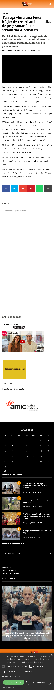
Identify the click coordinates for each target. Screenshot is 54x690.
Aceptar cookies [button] (14, 682)
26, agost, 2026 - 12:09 (32, 507)
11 (12, 451)
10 (5, 451)
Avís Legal (6, 568)
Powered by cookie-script (10, 687)
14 (33, 451)
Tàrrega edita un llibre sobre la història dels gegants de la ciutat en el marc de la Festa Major (27, 635)
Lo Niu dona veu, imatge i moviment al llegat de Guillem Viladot (35, 485)
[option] (27, 613)
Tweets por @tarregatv (13, 389)
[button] (27, 676)
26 (19, 462)
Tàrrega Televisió (13, 50)
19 (19, 456)
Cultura (5, 13)
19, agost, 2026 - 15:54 (32, 537)
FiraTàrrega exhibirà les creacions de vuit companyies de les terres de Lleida (36, 516)
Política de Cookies (10, 573)
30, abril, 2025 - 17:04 (31, 50)
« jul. (4, 471)
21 (33, 456)
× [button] (52, 655)
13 (27, 451)
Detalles (41, 662)
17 (5, 456)
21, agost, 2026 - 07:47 (32, 523)
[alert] (27, 671)
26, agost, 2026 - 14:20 (32, 492)
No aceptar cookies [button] (38, 682)
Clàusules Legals (9, 570)
